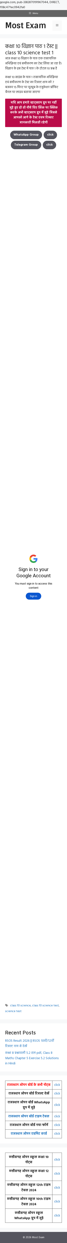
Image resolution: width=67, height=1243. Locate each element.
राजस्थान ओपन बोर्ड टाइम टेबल (28, 1116)
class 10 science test (45, 1005)
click (57, 1085)
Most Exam (25, 25)
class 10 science (20, 1005)
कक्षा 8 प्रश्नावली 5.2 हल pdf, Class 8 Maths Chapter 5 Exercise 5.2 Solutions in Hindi (32, 1058)
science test (13, 1011)
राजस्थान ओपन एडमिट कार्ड (29, 1133)
